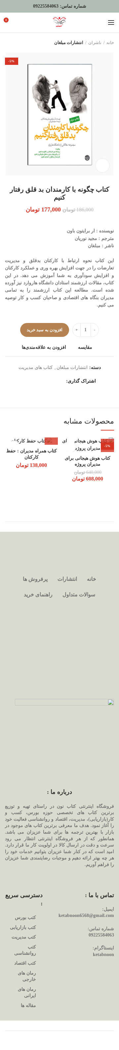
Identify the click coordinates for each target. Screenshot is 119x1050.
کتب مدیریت (24, 937)
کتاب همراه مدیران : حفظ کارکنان (31, 453)
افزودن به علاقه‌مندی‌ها (44, 347)
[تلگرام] (27, 381)
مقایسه (85, 347)
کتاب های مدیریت (36, 367)
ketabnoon (103, 954)
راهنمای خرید (38, 594)
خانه (110, 42)
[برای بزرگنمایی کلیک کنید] (102, 165)
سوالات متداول (78, 594)
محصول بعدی (8, 42)
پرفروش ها (35, 579)
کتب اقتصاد (25, 963)
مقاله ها (28, 1005)
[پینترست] (44, 381)
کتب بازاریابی (23, 927)
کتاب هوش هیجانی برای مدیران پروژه (87, 461)
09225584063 (46, 6)
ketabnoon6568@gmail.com (86, 915)
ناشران (94, 42)
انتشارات (67, 579)
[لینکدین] (35, 381)
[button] (51, 438)
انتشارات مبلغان (68, 42)
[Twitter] (52, 381)
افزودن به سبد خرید (44, 329)
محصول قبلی (21, 42)
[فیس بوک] (60, 381)
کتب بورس (25, 917)
